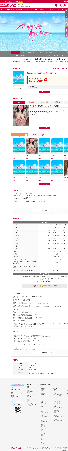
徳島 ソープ (43, 390)
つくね (14, 155)
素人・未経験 (43, 408)
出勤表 (40, 52)
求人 (28, 395)
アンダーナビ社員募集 (58, 408)
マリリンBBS (15, 55)
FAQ (55, 406)
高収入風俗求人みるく (58, 420)
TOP (15, 52)
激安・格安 (43, 425)
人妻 (42, 405)
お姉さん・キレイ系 (44, 417)
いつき (66, 177)
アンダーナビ (3, 1)
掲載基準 (55, 415)
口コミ (47, 9)
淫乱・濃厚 (43, 433)
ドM (42, 438)
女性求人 (9, 1)
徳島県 (22, 4)
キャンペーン (48, 55)
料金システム (24, 55)
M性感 (42, 411)
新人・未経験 (60, 9)
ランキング (52, 9)
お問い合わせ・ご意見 (58, 416)
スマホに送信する (18, 404)
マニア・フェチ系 (44, 421)
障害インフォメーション (58, 411)
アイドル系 (43, 429)
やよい (66, 155)
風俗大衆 (21, 1)
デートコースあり (44, 442)
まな (14, 177)
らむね (27, 177)
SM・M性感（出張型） (58, 395)
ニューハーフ (43, 428)
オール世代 (43, 439)
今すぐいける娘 (30, 391)
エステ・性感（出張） (58, 394)
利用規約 (55, 419)
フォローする (18, 401)
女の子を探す (18, 9)
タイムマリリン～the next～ (32, 404)
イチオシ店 (56, 389)
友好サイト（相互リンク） (59, 407)
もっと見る (44, 91)
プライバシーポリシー (58, 403)
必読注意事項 (57, 55)
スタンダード (43, 403)
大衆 (42, 424)
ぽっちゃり (43, 407)
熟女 (42, 406)
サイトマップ (56, 402)
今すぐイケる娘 (48, 52)
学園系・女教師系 (44, 416)
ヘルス (55, 393)
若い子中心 (43, 430)
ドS (42, 437)
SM (41, 410)
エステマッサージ (44, 412)
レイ (40, 155)
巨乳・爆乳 (43, 426)
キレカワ (42, 443)
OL (41, 419)
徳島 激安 (43, 394)
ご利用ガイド (56, 405)
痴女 (42, 434)
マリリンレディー (32, 52)
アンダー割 (65, 6)
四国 (19, 4)
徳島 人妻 (43, 393)
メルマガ (40, 55)
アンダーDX (15, 1)
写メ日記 (42, 9)
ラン (14, 87)
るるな (53, 155)
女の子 (60, 6)
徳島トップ (3, 9)
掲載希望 (55, 417)
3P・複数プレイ (44, 440)
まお (27, 155)
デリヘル (55, 390)
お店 (56, 6)
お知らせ (24, 52)
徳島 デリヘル (43, 389)
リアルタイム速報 (33, 9)
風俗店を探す (9, 9)
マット (42, 420)
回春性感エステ (44, 435)
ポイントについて (57, 412)
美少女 (42, 415)
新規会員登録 (56, 410)
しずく (53, 177)
